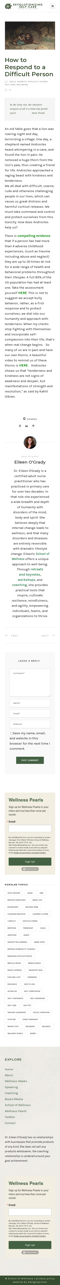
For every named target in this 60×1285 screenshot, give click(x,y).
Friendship (28, 928)
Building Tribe (31, 907)
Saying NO (12, 991)
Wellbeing (22, 84)
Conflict (12, 921)
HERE (23, 365)
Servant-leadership (17, 1012)
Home (9, 1069)
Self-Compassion (32, 991)
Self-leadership (37, 998)
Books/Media (14, 1099)
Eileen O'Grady (30, 462)
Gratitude (12, 935)
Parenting (32, 977)
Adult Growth (18, 81)
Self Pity (27, 1005)
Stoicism (12, 1019)
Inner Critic (39, 942)
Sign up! (30, 861)
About (9, 1075)
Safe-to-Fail (29, 984)
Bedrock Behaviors (17, 900)
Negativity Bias (36, 970)
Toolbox (10, 1117)
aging (30, 893)
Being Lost (37, 900)
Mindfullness (34, 963)
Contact (10, 1123)
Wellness (46, 1026)
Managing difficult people (20, 956)
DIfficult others (38, 81)
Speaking (11, 1087)
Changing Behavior (16, 914)
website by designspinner (30, 1282)
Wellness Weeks (16, 1081)
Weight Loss (13, 1026)
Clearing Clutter (40, 914)
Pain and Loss (14, 977)
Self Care (10, 84)
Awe (41, 893)
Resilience (12, 984)
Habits (26, 935)
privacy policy (45, 1278)
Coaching (11, 1093)
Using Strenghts (30, 1019)
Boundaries (13, 907)
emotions (12, 928)
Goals (43, 928)
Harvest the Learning (17, 942)
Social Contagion (41, 1012)
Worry (33, 1033)
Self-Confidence (15, 998)
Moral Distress (15, 970)
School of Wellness (18, 1105)
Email (12, 821)
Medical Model (14, 963)
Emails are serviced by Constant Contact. (30, 852)
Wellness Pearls (15, 1033)
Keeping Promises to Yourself (21, 949)
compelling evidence (33, 236)
